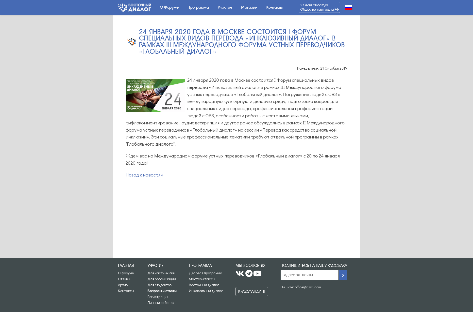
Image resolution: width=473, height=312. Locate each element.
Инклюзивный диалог (206, 290)
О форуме (126, 272)
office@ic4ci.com (308, 286)
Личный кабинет (161, 302)
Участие (225, 7)
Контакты (274, 7)
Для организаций (162, 278)
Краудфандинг (252, 291)
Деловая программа (205, 272)
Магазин (249, 7)
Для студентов (159, 284)
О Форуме (169, 7)
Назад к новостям (144, 175)
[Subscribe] (343, 275)
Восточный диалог (204, 284)
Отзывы (124, 278)
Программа (198, 7)
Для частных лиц (161, 272)
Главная (126, 265)
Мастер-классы (202, 278)
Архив (123, 284)
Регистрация (158, 296)
